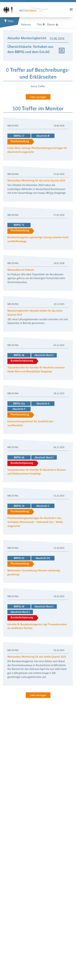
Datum (51, 24)
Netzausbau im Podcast (20, 270)
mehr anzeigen (38, 97)
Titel (39, 24)
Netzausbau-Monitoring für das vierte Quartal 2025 (36, 180)
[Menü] (71, 10)
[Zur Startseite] (10, 9)
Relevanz (26, 24)
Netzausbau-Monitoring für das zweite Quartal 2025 (36, 656)
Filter (11, 21)
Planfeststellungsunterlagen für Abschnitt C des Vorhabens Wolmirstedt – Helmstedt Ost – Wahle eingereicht (35, 522)
